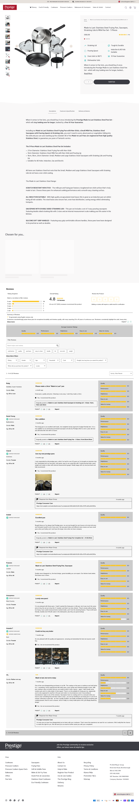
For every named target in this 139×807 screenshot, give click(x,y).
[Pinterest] (23, 800)
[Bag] (134, 7)
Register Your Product (66, 772)
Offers (7, 776)
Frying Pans (35, 766)
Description (52, 111)
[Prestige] (10, 7)
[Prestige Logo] (13, 746)
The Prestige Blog (64, 779)
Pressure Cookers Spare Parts (16, 769)
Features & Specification (67, 111)
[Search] (125, 7)
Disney (34, 7)
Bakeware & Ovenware (83, 7)
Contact (108, 7)
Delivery (61, 782)
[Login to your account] (129, 7)
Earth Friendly (44, 7)
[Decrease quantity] (86, 82)
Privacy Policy (89, 766)
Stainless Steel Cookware (40, 779)
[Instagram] (6, 800)
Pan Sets (8, 779)
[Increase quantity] (90, 82)
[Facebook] (10, 800)
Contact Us (62, 766)
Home (85, 19)
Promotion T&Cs (90, 776)
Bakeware (9, 772)
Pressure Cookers (66, 7)
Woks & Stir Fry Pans (39, 772)
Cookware (54, 7)
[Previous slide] (16, 46)
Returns (61, 786)
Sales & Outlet (98, 7)
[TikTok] (19, 800)
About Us (61, 763)
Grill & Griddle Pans (38, 769)
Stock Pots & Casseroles (40, 776)
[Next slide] (71, 46)
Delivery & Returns (84, 111)
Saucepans (35, 763)
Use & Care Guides (64, 776)
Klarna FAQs (88, 772)
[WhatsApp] (15, 800)
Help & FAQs (62, 769)
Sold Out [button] (111, 82)
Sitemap (87, 779)
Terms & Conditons (91, 769)
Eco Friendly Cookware (39, 782)
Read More (88, 74)
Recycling (87, 763)
